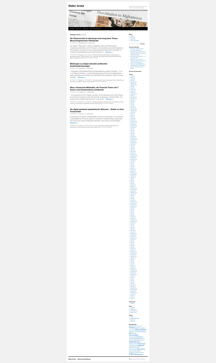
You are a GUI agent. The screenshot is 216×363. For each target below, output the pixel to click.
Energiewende (132, 331)
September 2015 (133, 206)
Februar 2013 (133, 248)
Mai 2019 (132, 147)
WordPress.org (133, 312)
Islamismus (136, 340)
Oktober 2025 (133, 83)
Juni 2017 (132, 180)
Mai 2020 (132, 132)
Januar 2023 (132, 101)
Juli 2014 (132, 224)
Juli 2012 (132, 259)
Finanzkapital (133, 335)
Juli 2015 (132, 209)
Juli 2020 (132, 129)
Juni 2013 (132, 242)
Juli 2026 (132, 76)
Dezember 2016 (133, 188)
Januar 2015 (132, 218)
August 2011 (133, 276)
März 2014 (132, 229)
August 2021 (133, 112)
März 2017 (132, 183)
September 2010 (133, 292)
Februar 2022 (133, 107)
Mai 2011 (132, 280)
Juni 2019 (132, 145)
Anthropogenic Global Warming (103, 54)
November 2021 (133, 109)
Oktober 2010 (133, 291)
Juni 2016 (132, 197)
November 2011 (133, 271)
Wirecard (93, 81)
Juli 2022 (132, 103)
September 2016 (133, 192)
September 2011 (133, 274)
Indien (143, 338)
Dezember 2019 (133, 138)
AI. (94, 125)
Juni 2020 (132, 130)
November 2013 (133, 235)
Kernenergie (142, 343)
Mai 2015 (132, 212)
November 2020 (133, 122)
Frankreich (140, 337)
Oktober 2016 (133, 191)
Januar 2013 (132, 250)
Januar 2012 (132, 268)
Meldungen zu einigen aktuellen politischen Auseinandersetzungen (88, 64)
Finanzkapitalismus (133, 337)
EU (130, 333)
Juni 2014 (132, 226)
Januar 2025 (132, 91)
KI (74, 103)
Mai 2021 (132, 113)
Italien (143, 340)
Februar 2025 (133, 89)
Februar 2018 (133, 169)
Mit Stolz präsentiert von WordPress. (138, 359)
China (100, 80)
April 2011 (132, 282)
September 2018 (133, 159)
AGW (94, 54)
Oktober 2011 (133, 273)
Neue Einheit (77, 57)
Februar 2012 (133, 266)
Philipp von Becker (82, 127)
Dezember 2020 (133, 121)
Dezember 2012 (133, 251)
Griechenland (131, 338)
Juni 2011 (132, 279)
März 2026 (132, 80)
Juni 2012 (132, 260)
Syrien (138, 351)
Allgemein (81, 54)
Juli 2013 (132, 241)
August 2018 (133, 160)
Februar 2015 (133, 216)
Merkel (71, 57)
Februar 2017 (133, 185)
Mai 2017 (132, 182)
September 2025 (133, 85)
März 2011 (132, 283)
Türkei (88, 81)
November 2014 (133, 219)
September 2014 (133, 221)
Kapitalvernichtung (133, 343)
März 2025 (132, 88)
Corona (104, 80)
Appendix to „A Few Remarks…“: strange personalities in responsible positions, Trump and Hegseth (138, 61)
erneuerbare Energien (75, 56)
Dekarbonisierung (115, 54)
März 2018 (132, 168)
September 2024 (133, 94)
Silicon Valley (90, 127)
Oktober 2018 (133, 157)
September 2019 (133, 142)
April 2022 (132, 106)
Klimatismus (95, 56)
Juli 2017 (132, 179)
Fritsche (114, 80)
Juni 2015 (132, 210)
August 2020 (133, 127)
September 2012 (133, 256)
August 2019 (133, 144)
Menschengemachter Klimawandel (113, 56)
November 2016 (133, 189)
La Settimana (79, 81)
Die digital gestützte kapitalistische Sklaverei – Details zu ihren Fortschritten (97, 110)
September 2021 (133, 110)
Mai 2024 (132, 95)
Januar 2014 (132, 232)
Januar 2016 (132, 200)
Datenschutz (109, 80)
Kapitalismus (73, 127)
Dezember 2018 (133, 154)
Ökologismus (138, 354)
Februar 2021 (133, 118)
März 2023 (132, 100)
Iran (130, 340)
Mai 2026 (132, 77)
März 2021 (132, 116)
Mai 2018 (132, 165)
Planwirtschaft (86, 103)
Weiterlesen (109, 52)
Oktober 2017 (133, 176)
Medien (136, 345)
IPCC (91, 56)
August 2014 (133, 223)
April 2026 (132, 79)
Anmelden (132, 307)
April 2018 (132, 166)
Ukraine (142, 352)
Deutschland (101, 125)
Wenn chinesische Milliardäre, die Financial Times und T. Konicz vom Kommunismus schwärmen (94, 88)
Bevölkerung (137, 326)
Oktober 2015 (133, 204)
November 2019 (133, 139)
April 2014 (132, 227)
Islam (132, 340)
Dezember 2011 (133, 269)
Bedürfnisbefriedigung (98, 101)
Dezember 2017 (133, 173)
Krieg (130, 345)
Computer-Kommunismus (118, 101)
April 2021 (132, 115)
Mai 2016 (132, 198)
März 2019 (132, 150)
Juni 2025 (132, 86)
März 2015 (132, 215)
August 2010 (133, 294)
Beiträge (72, 28)
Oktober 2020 (133, 124)
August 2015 (133, 207)
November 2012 (133, 253)
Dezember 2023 (133, 97)
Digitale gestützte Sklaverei (111, 125)
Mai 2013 (132, 244)
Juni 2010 (132, 295)
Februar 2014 (133, 230)
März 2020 (132, 135)
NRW (138, 347)
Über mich (78, 28)
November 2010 (133, 289)
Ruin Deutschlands (133, 349)
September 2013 (133, 238)
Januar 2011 (132, 286)
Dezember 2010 (133, 288)
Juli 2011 (132, 277)
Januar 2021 (132, 119)
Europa (134, 333)
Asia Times (95, 80)
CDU (141, 326)
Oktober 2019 (133, 141)
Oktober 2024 (133, 92)
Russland (140, 349)
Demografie (142, 328)
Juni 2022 (132, 104)
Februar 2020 (133, 136)
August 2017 (133, 177)
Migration (131, 347)
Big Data (106, 101)
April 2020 (132, 133)
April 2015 (132, 213)
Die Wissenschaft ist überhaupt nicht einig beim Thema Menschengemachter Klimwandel (93, 39)
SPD (144, 349)
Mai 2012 (132, 262)
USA (99, 127)
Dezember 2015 (133, 201)
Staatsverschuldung (133, 350)
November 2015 (133, 203)
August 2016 (133, 194)
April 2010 (132, 298)
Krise (133, 345)
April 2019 (132, 148)
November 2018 (133, 156)
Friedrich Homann (85, 56)
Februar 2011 (133, 285)
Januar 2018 (132, 171)
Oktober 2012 (133, 254)
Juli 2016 (132, 195)
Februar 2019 (133, 151)
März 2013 (132, 247)
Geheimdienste (120, 80)
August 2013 (133, 239)
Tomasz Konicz (98, 103)
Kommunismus (79, 103)
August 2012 (133, 257)
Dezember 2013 (133, 233)
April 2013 (132, 245)
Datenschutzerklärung (95, 28)
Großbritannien (138, 338)
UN (85, 57)
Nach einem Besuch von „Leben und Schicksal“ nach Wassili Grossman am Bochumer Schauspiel (138, 53)
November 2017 (133, 174)
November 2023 (133, 98)
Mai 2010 (132, 297)
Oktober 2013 (133, 236)
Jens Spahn (73, 81)
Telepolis (82, 57)
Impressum (85, 28)
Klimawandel (102, 56)
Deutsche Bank (132, 330)
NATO (135, 347)
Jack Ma (72, 103)
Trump (136, 352)
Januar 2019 (132, 153)
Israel (140, 340)
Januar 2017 (132, 186)
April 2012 (132, 263)
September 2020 (133, 126)
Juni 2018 (132, 163)
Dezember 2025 (133, 82)
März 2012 (132, 265)
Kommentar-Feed (133, 310)
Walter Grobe (76, 5)
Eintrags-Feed (133, 309)
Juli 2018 (132, 162)
